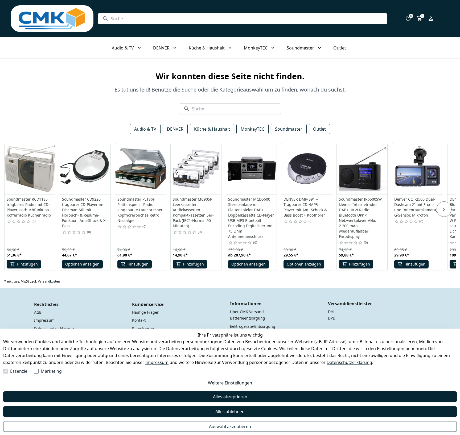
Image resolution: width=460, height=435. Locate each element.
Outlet (319, 129)
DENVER (175, 129)
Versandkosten (49, 281)
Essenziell (20, 371)
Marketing (51, 371)
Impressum (157, 362)
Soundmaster (288, 129)
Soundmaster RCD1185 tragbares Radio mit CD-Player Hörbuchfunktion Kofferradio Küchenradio (29, 207)
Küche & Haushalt (212, 129)
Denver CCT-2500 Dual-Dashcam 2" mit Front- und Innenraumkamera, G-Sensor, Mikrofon (415, 207)
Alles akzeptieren (230, 397)
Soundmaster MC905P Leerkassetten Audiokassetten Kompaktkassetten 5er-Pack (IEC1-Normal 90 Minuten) (193, 212)
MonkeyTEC (252, 129)
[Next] (444, 209)
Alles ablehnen (230, 412)
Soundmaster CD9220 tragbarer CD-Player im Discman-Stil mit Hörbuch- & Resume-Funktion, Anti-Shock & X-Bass (84, 212)
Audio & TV (145, 129)
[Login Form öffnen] (430, 18)
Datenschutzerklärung (349, 362)
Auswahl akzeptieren (230, 426)
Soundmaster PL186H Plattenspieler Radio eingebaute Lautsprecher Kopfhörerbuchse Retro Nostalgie (140, 210)
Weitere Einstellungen (230, 383)
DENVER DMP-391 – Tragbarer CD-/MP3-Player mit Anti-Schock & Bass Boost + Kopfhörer (305, 207)
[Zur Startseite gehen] (52, 18)
